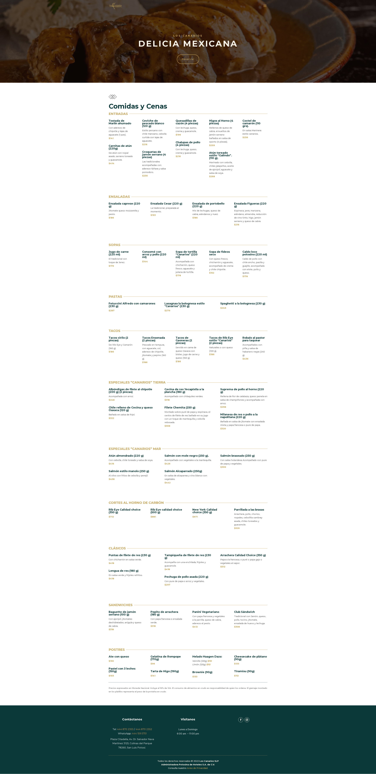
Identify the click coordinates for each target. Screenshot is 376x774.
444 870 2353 (125, 729)
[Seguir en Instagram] (246, 719)
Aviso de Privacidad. (197, 768)
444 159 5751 (139, 733)
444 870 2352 (144, 729)
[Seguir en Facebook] (240, 719)
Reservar (188, 59)
